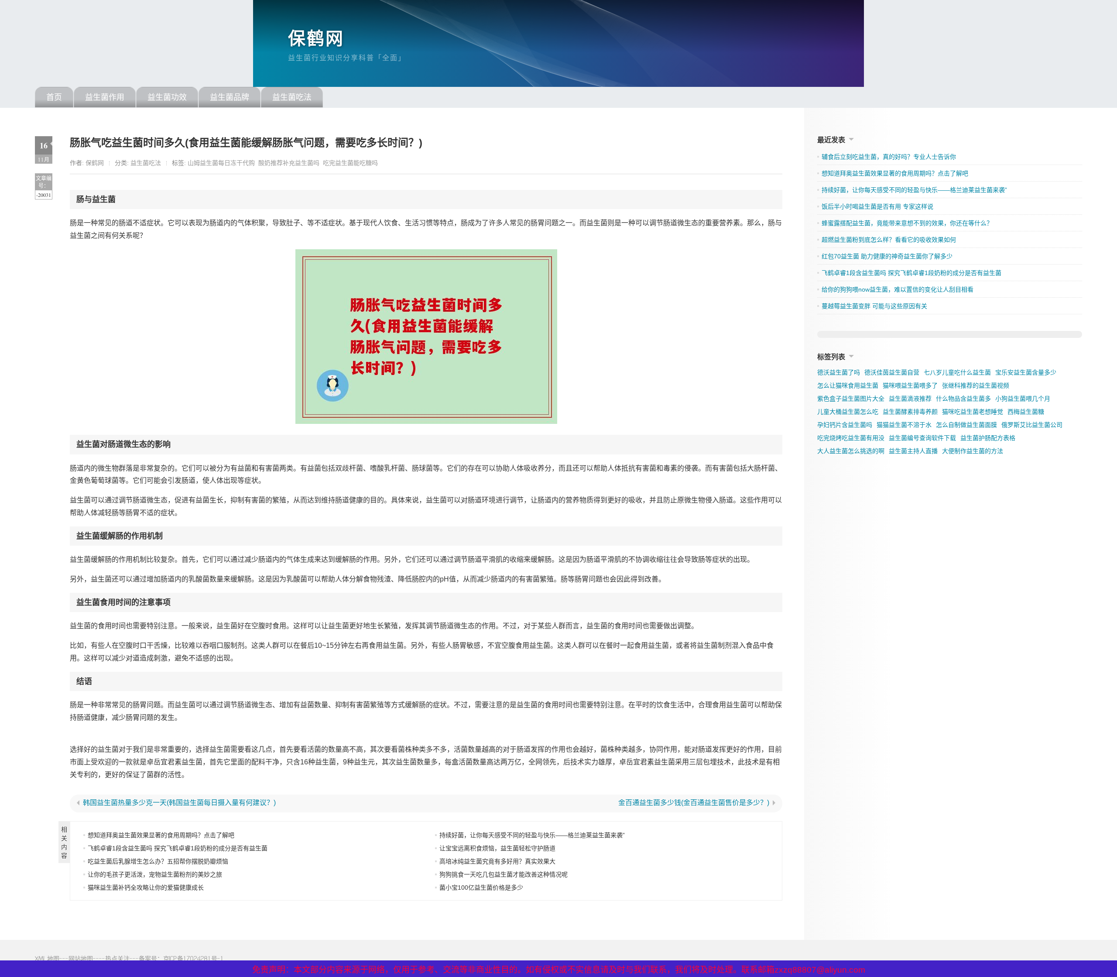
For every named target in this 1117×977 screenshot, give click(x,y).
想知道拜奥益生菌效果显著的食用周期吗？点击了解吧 (161, 835)
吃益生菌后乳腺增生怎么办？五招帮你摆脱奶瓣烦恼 (158, 861)
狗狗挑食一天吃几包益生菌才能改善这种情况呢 (503, 874)
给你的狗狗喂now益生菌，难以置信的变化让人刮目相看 (897, 289)
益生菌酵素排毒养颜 (910, 411)
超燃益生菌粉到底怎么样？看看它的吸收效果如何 (889, 239)
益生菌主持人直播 (913, 450)
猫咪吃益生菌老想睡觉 (972, 411)
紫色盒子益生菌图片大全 (850, 398)
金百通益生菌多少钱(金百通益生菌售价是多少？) (693, 802)
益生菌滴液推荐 (910, 398)
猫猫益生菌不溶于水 (904, 424)
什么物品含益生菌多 (963, 398)
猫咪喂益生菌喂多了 (910, 385)
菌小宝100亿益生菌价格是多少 (481, 887)
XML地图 (47, 958)
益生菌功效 (167, 97)
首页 (54, 97)
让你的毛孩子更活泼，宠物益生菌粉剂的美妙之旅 (155, 874)
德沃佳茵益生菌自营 (891, 372)
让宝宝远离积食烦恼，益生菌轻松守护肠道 (497, 848)
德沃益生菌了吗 (838, 372)
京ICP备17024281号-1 (193, 958)
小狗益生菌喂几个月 (1022, 398)
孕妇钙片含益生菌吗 (844, 424)
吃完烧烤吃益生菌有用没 (850, 437)
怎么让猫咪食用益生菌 (847, 385)
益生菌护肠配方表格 (987, 437)
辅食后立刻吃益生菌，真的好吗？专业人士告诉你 (889, 156)
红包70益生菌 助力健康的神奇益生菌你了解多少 (887, 256)
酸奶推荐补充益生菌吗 (288, 162)
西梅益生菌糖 (1025, 411)
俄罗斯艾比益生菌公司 (1031, 424)
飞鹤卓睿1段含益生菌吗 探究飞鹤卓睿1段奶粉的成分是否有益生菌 (177, 848)
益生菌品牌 (229, 97)
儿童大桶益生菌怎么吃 (847, 411)
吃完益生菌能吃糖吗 (350, 162)
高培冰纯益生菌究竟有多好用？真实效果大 (497, 861)
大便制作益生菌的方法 (972, 450)
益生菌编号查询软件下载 (922, 437)
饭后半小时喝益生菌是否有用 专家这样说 (877, 206)
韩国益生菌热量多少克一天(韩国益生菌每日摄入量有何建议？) (179, 802)
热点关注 (117, 958)
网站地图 (81, 958)
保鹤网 (316, 38)
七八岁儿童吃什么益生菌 (957, 372)
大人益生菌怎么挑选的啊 (850, 450)
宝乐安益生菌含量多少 (1025, 372)
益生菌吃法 (292, 97)
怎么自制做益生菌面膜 (966, 424)
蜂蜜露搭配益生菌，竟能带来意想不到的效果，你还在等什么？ (907, 223)
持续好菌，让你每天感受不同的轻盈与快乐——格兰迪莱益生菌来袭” (532, 835)
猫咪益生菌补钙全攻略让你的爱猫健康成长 (146, 887)
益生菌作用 (104, 97)
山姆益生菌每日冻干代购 (221, 162)
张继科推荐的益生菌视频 (975, 385)
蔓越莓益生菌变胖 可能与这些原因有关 (874, 306)
